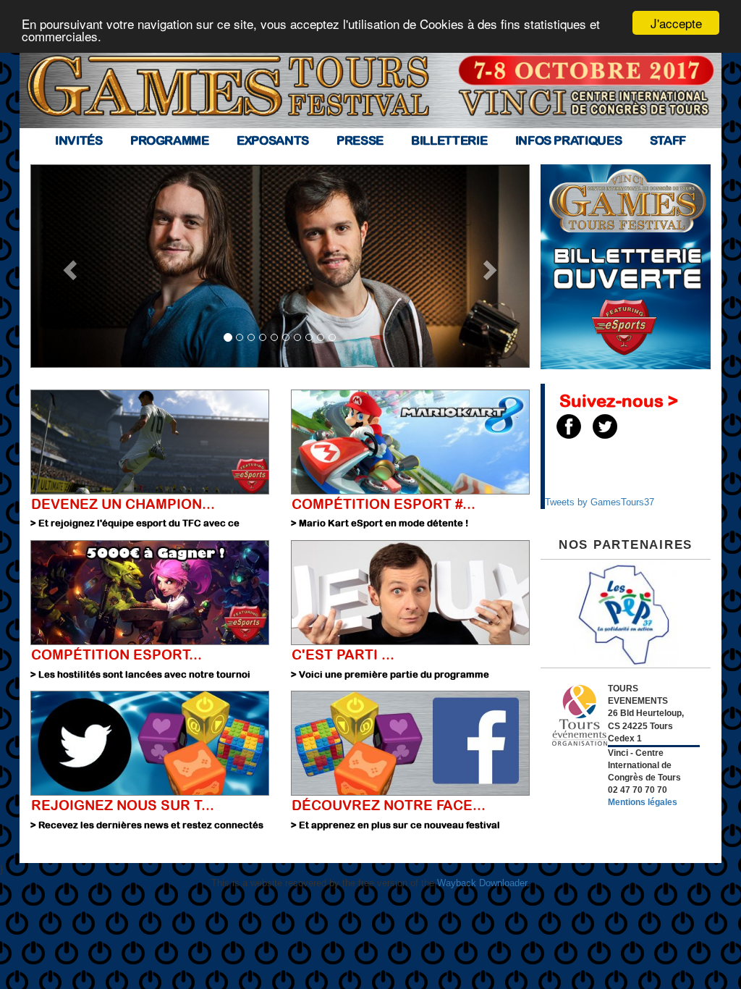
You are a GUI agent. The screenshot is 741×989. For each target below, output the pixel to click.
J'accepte (676, 23)
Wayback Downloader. (483, 883)
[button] (68, 266)
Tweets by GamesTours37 (599, 502)
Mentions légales (642, 802)
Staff (668, 140)
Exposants (273, 140)
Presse (360, 140)
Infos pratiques (568, 140)
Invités (79, 140)
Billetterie (449, 140)
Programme (169, 140)
